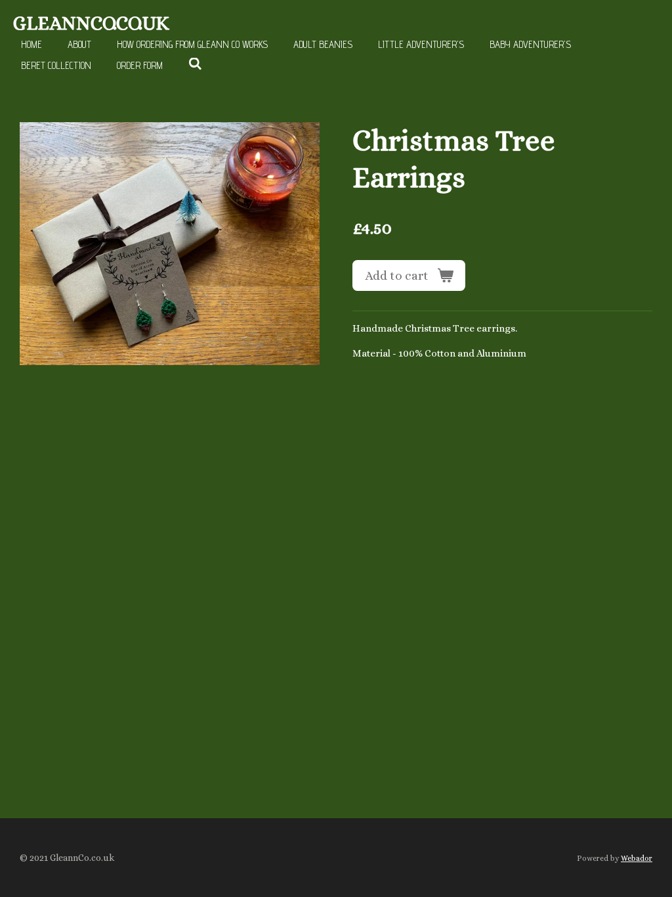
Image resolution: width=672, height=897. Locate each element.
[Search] (195, 64)
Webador (636, 858)
